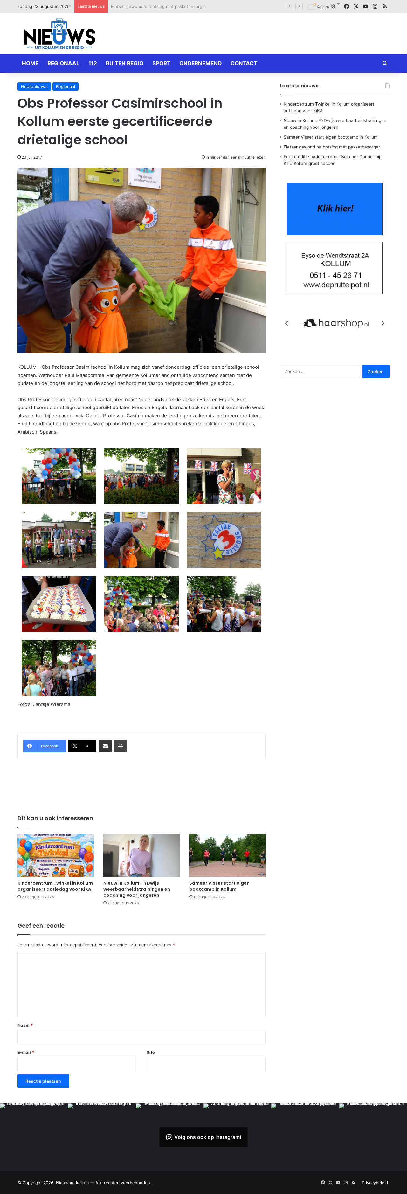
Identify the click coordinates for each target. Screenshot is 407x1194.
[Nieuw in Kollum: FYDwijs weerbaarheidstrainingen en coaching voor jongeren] (141, 855)
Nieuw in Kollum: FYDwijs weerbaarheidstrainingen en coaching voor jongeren (136, 889)
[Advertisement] (267, 32)
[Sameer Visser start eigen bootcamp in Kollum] (227, 855)
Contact (244, 63)
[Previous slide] (286, 323)
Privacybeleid (375, 1182)
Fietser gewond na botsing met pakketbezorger (158, 6)
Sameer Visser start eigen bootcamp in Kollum (219, 886)
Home (30, 63)
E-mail (25, 1052)
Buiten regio (124, 63)
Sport (161, 63)
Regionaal (63, 63)
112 (92, 63)
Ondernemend (200, 63)
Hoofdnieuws (34, 86)
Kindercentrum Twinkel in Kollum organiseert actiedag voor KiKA (55, 886)
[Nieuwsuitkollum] (59, 35)
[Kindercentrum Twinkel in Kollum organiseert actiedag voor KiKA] (55, 855)
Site (151, 1052)
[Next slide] (382, 323)
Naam (25, 1025)
